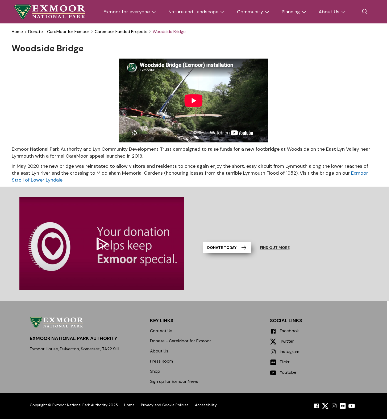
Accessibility (206, 404)
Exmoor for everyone (126, 12)
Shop (155, 371)
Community (250, 12)
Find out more (275, 247)
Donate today (221, 247)
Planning (291, 12)
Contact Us (161, 331)
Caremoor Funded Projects (121, 32)
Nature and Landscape (193, 12)
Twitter (286, 341)
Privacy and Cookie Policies (165, 404)
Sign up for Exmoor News (174, 381)
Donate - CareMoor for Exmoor (58, 32)
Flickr (284, 362)
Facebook (289, 331)
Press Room (161, 361)
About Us (329, 12)
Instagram (289, 351)
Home (17, 32)
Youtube (287, 372)
